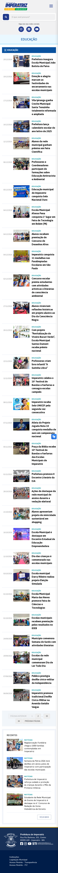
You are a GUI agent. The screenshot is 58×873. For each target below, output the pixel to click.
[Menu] (51, 6)
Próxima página (32, 721)
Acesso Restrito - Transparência (23, 862)
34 (19, 721)
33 (47, 716)
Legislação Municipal (18, 860)
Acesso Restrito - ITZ (18, 865)
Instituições (14, 857)
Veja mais (44, 817)
